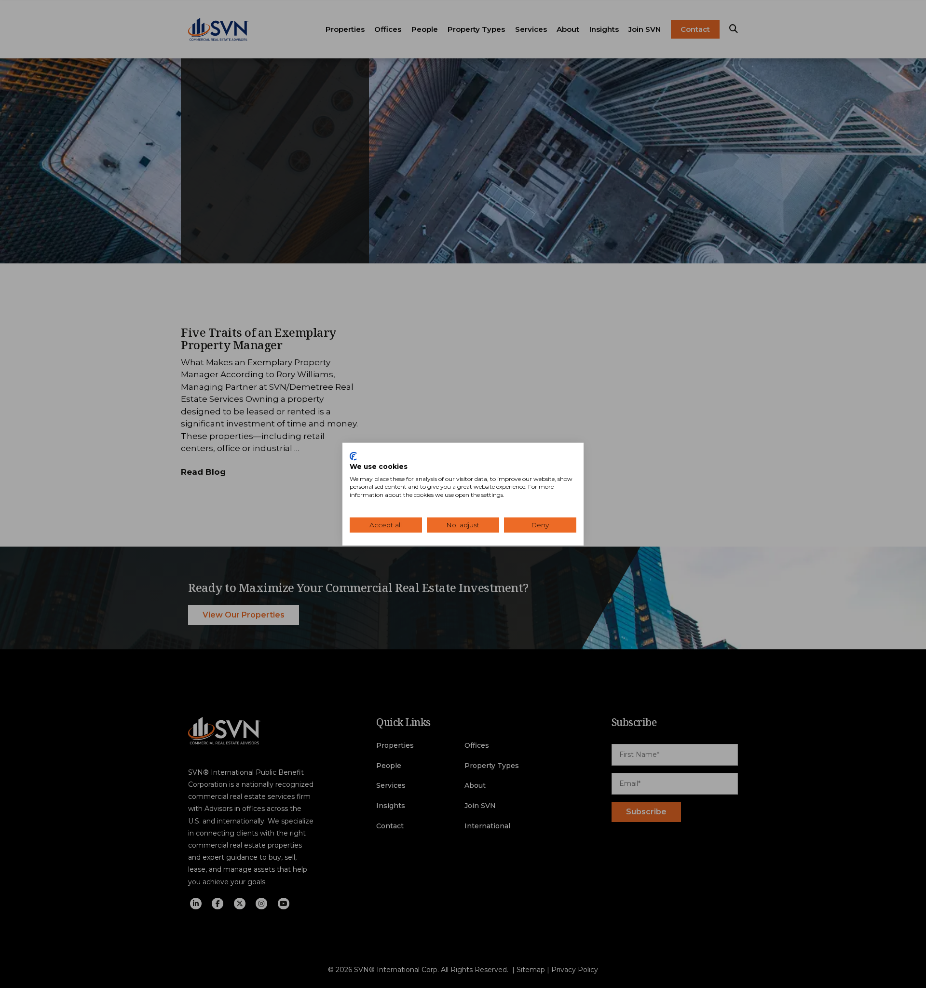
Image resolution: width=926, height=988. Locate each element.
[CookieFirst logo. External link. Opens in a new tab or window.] (353, 456)
